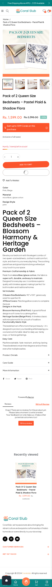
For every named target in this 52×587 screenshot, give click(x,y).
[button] (49, 3)
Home (6, 19)
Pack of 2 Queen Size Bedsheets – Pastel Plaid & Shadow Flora (26, 489)
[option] (26, 53)
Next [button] (47, 54)
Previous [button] (5, 54)
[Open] (6, 580)
